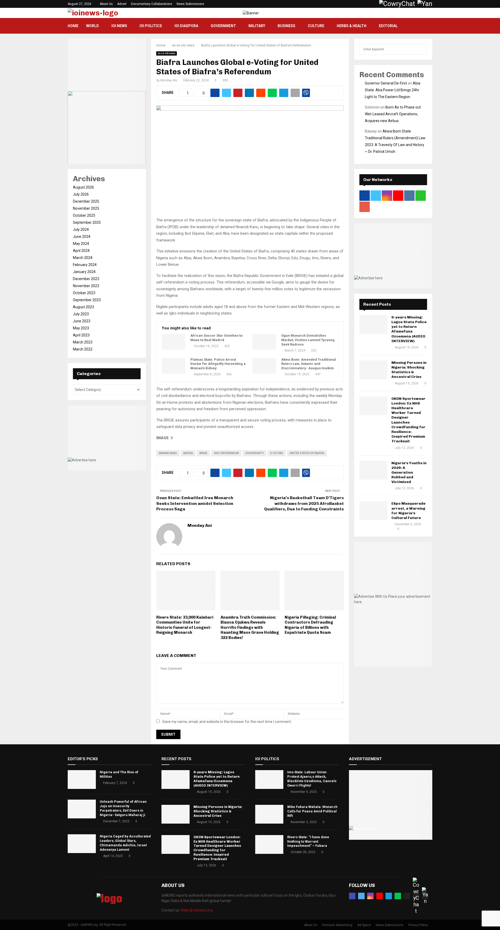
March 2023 (82, 342)
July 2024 (81, 229)
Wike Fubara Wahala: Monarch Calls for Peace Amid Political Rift (312, 811)
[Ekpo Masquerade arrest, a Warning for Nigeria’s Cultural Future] (373, 510)
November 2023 (86, 286)
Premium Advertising (337, 925)
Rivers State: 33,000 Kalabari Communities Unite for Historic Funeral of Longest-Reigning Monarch (184, 625)
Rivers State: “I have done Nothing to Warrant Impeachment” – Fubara (308, 841)
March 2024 (82, 258)
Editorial (388, 26)
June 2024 (81, 236)
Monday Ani (168, 80)
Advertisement (365, 759)
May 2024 (81, 243)
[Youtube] (379, 896)
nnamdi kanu (168, 453)
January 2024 (84, 272)
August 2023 (83, 307)
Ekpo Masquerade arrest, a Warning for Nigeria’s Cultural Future (408, 510)
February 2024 (85, 265)
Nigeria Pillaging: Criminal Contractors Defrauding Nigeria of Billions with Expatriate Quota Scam (310, 625)
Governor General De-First (386, 83)
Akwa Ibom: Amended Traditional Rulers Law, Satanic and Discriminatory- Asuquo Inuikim (308, 364)
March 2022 (82, 349)
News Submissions (190, 4)
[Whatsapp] (398, 896)
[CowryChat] (416, 896)
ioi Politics (151, 26)
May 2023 (81, 328)
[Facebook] (352, 896)
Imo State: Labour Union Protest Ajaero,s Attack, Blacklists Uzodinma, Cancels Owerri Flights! (311, 778)
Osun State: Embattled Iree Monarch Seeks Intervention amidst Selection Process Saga (194, 503)
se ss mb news (167, 53)
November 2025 (86, 208)
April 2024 (81, 251)
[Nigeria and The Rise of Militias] (82, 779)
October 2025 (84, 215)
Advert (122, 4)
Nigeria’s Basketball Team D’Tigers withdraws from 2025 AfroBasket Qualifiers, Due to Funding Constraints (304, 503)
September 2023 (87, 300)
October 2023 (84, 293)
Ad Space (364, 925)
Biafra (188, 453)
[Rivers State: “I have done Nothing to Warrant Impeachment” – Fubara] (269, 844)
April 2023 (81, 335)
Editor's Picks (83, 759)
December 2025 (86, 201)
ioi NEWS (119, 26)
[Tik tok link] (374, 4)
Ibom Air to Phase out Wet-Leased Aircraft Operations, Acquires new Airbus (393, 114)
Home (73, 26)
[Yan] (425, 896)
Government (223, 26)
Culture (316, 26)
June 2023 (81, 321)
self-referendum (226, 453)
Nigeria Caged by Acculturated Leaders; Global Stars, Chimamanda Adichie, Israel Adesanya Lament (125, 843)
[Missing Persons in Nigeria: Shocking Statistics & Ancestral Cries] (373, 369)
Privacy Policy (418, 925)
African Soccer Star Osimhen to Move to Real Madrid (216, 338)
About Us (106, 4)
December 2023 (86, 279)
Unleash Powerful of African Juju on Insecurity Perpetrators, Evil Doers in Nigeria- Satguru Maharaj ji (123, 808)
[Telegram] (388, 896)
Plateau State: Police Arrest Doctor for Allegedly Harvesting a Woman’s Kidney (218, 364)
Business (286, 26)
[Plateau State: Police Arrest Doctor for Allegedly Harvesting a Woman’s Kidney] (173, 366)
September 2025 (87, 222)
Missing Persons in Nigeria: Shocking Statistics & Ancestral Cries (409, 369)
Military (256, 26)
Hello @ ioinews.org (197, 910)
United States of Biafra (307, 453)
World (92, 26)
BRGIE (203, 453)
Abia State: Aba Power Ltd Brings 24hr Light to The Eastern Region (392, 90)
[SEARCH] (421, 49)
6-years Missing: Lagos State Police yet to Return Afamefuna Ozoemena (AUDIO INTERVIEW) (409, 329)
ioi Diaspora (186, 26)
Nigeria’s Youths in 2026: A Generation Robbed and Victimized (409, 472)
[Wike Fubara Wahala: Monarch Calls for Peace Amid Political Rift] (269, 814)
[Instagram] (370, 896)
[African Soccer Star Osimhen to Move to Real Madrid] (173, 342)
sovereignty (254, 453)
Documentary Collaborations (151, 4)
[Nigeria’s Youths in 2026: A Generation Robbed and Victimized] (373, 470)
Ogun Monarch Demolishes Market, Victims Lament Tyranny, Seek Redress (308, 340)
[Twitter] (361, 896)
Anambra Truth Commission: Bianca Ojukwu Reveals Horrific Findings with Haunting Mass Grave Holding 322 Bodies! (250, 627)
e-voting (276, 453)
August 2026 (83, 187)
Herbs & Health (351, 26)
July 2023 (81, 314)
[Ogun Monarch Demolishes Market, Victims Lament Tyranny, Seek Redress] (264, 342)
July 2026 (81, 194)
